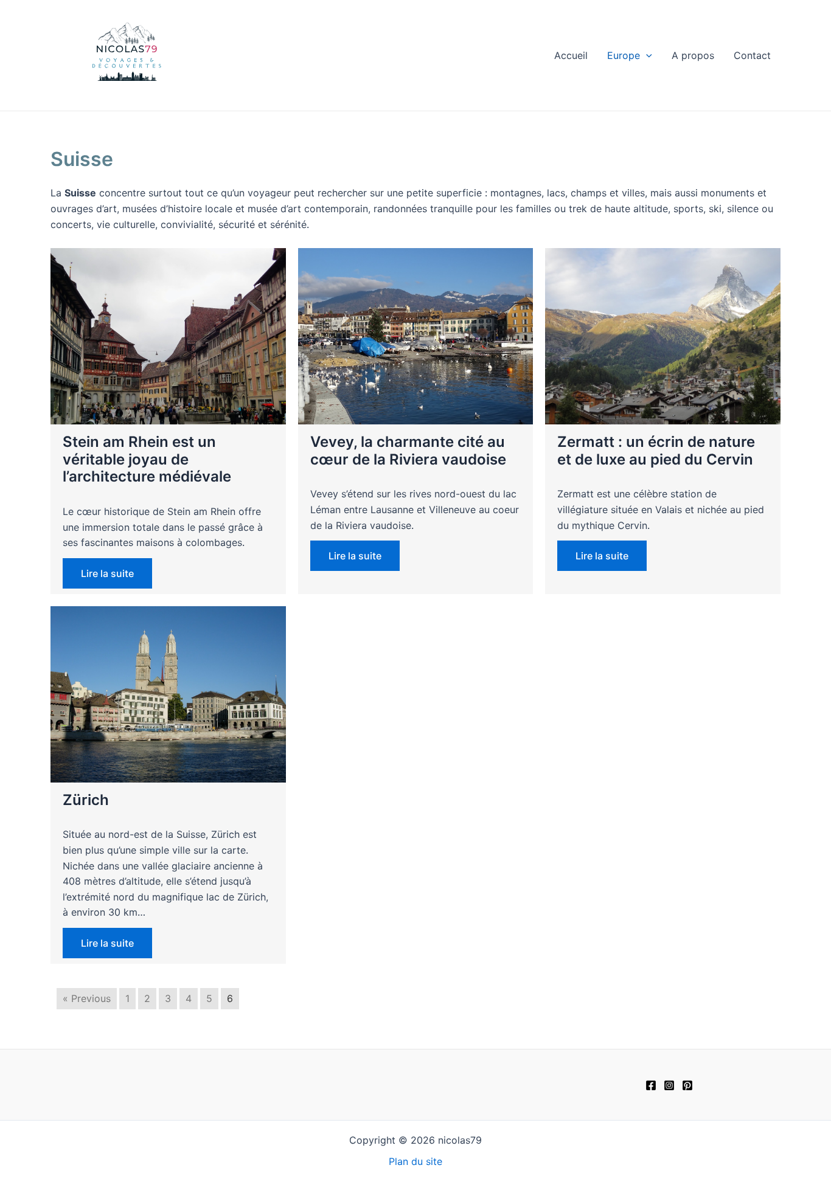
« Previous (87, 998)
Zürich (86, 800)
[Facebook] (650, 1085)
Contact (752, 55)
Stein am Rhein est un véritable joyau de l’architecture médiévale (147, 459)
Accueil (571, 55)
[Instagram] (669, 1085)
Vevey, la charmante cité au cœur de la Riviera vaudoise (408, 450)
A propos (693, 55)
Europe (623, 55)
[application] (646, 55)
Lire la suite (107, 573)
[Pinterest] (687, 1085)
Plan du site (415, 1161)
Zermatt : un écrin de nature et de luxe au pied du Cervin (656, 450)
